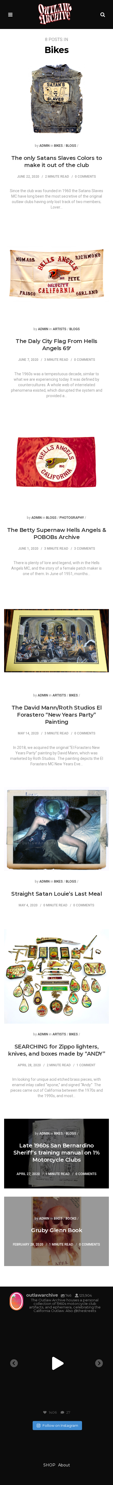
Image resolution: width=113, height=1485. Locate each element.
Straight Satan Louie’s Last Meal (56, 894)
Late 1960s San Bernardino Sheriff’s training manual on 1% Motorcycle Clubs (56, 1152)
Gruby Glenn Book (56, 1230)
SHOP (49, 1465)
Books (71, 1218)
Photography (72, 518)
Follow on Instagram (60, 1425)
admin (44, 146)
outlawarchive (55, 1323)
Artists (59, 329)
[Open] (56, 1363)
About (64, 1465)
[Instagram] (95, 1402)
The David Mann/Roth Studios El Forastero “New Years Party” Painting (57, 714)
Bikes (58, 146)
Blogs (71, 146)
